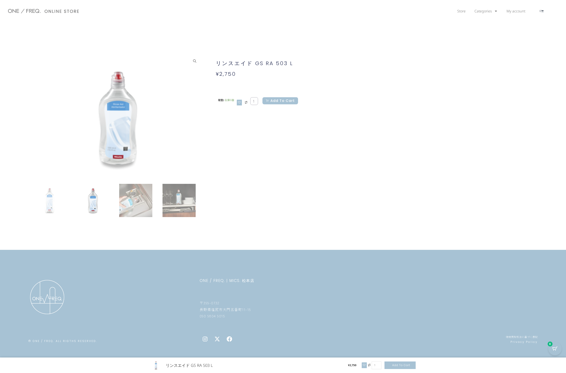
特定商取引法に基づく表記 (522, 337)
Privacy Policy (524, 342)
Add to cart (282, 100)
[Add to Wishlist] (239, 102)
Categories (483, 11)
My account (516, 11)
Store (461, 11)
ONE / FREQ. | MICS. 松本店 (227, 280)
